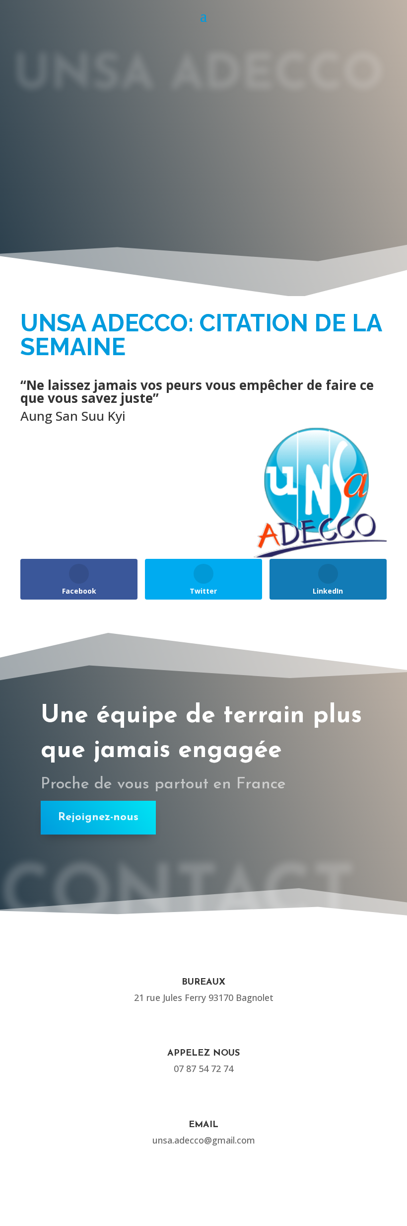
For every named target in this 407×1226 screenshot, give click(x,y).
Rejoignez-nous (98, 817)
